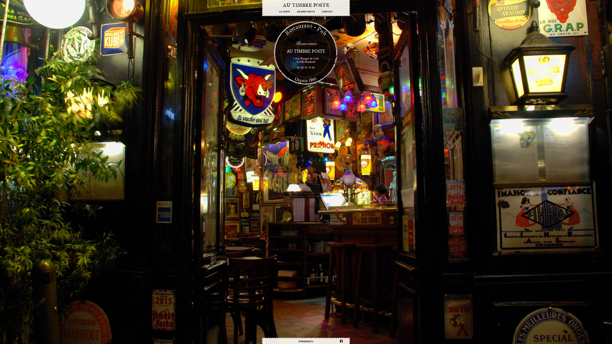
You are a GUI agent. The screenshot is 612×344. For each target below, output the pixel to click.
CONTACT (327, 11)
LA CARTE (284, 11)
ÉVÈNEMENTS (306, 341)
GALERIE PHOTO (306, 11)
